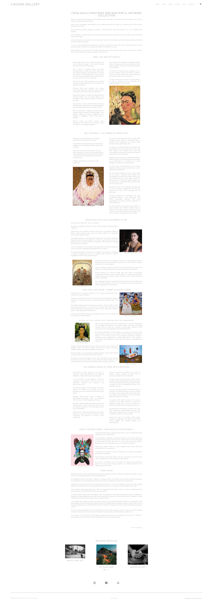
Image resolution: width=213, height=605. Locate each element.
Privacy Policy (113, 598)
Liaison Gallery (25, 4)
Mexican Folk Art (106, 567)
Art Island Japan (75, 567)
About (164, 4)
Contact (192, 4)
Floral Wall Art (138, 560)
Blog (184, 4)
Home (158, 4)
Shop (171, 4)
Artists (177, 4)
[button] (61, 556)
